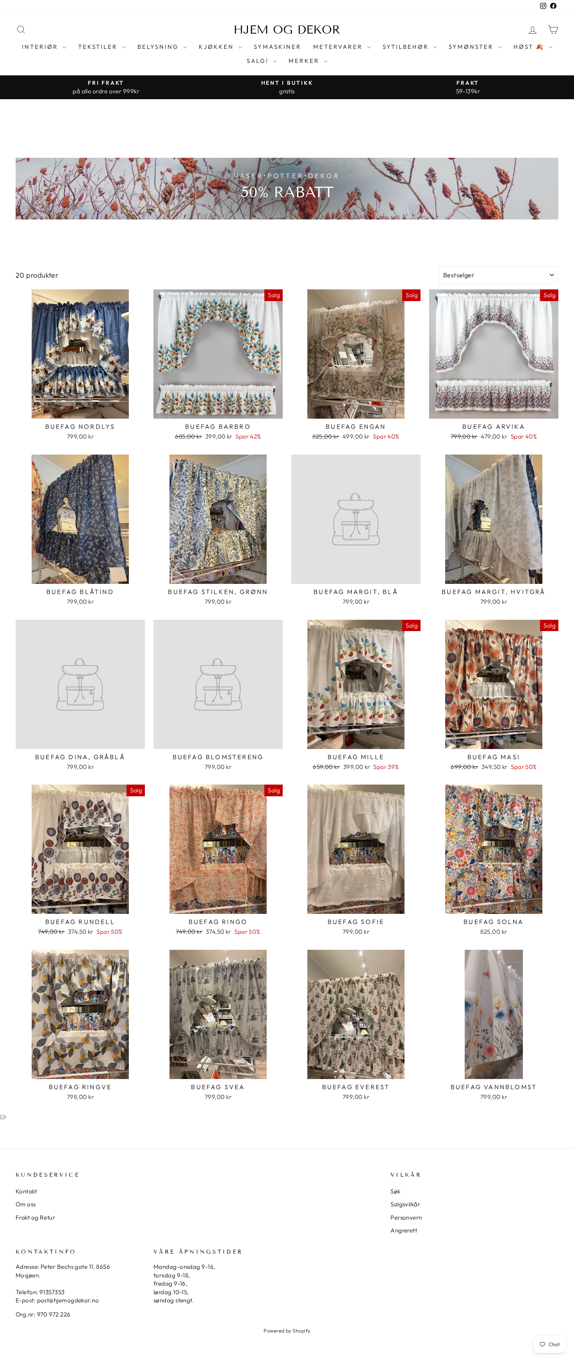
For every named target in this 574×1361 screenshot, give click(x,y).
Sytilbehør (407, 46)
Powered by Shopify (287, 1330)
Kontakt (26, 1191)
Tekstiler (99, 46)
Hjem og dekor (287, 30)
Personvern (406, 1217)
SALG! (259, 60)
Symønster (472, 46)
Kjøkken (217, 46)
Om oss (26, 1204)
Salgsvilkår (405, 1204)
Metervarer (339, 46)
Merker (305, 60)
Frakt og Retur (35, 1217)
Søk (395, 1191)
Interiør (41, 46)
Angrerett (403, 1230)
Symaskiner (277, 46)
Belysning (159, 46)
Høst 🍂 (530, 46)
